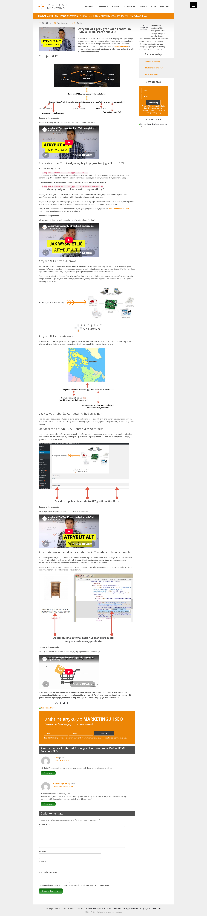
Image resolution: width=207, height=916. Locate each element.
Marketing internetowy (154, 68)
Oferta (103, 6)
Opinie (143, 6)
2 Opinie (78, 23)
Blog (153, 6)
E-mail (42, 862)
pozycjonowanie (121, 46)
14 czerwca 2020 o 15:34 (63, 786)
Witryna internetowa (48, 872)
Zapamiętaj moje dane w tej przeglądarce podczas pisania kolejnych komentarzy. (74, 885)
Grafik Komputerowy (61, 783)
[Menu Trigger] (193, 5)
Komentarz (44, 824)
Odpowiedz (48, 773)
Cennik (115, 6)
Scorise (56, 758)
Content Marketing (152, 61)
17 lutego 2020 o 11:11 (62, 760)
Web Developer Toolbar (119, 208)
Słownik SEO (129, 6)
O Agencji (90, 6)
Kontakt (164, 6)
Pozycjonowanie (63, 23)
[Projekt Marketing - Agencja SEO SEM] (52, 6)
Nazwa (42, 851)
